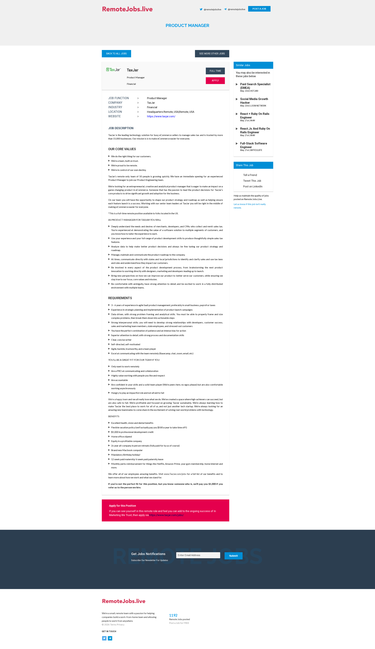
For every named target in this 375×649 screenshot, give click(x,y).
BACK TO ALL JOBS (116, 53)
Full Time (215, 71)
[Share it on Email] (237, 174)
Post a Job (259, 8)
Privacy (120, 624)
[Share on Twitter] (237, 180)
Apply (215, 80)
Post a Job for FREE (179, 622)
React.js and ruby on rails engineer (255, 130)
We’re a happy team (118, 399)
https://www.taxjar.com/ (161, 116)
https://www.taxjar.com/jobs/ (166, 515)
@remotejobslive (212, 9)
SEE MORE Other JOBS (212, 53)
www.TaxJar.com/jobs (175, 473)
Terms (113, 624)
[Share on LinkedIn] (237, 185)
